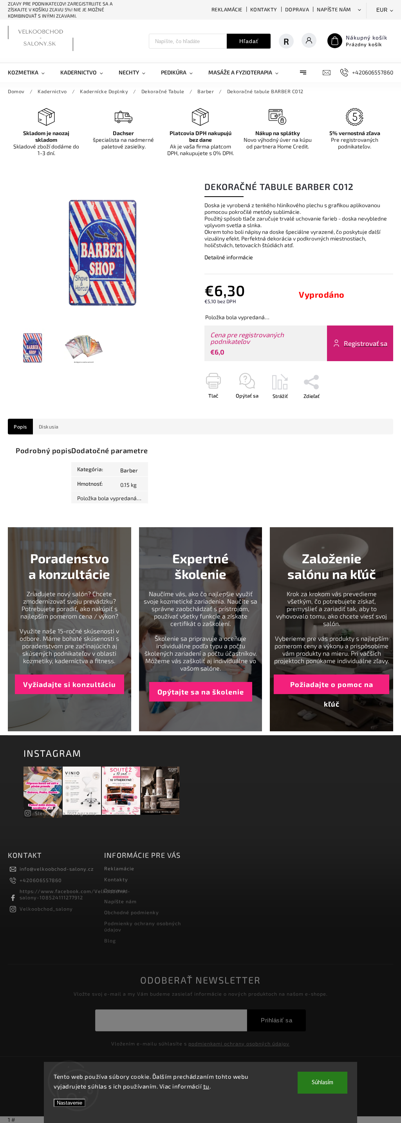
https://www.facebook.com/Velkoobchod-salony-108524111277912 (75, 894)
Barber (129, 470)
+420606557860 (41, 880)
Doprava (297, 9)
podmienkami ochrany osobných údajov (238, 1043)
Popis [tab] (20, 426)
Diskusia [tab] (49, 426)
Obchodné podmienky (131, 912)
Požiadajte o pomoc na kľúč (331, 687)
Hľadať (248, 41)
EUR (382, 10)
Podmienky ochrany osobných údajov (142, 926)
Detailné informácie (228, 257)
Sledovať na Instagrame (66, 813)
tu (206, 1086)
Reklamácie (226, 9)
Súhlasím (322, 1082)
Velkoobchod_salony (46, 909)
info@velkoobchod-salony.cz (57, 869)
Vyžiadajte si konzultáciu (69, 684)
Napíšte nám (334, 9)
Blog (110, 940)
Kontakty (263, 9)
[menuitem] (30, 72)
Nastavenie (69, 1103)
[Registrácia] (286, 41)
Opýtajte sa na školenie (200, 691)
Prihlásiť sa (276, 1020)
